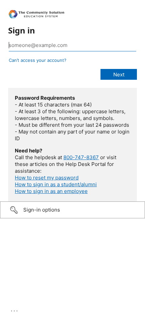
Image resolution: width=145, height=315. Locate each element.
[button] (72, 210)
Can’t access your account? (37, 60)
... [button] (15, 309)
